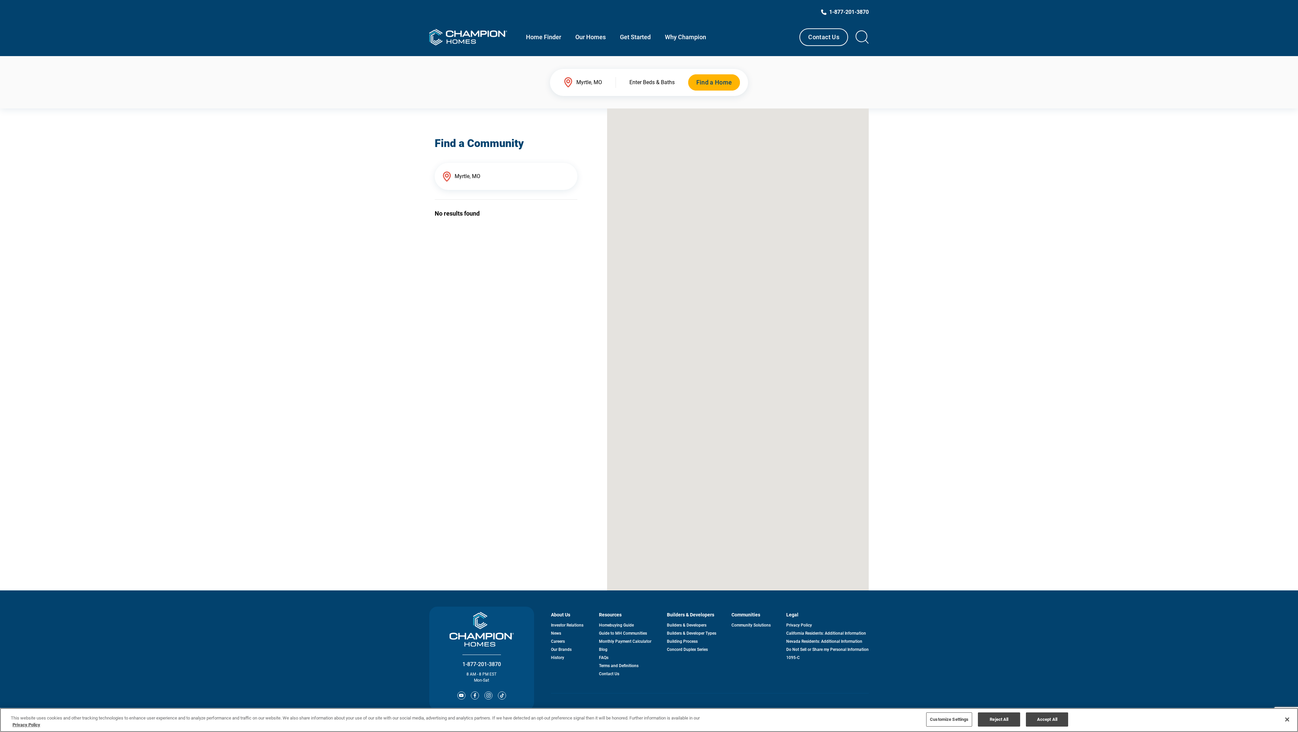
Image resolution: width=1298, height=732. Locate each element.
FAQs (603, 657)
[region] (649, 720)
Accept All (1047, 719)
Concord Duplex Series (687, 649)
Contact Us (823, 37)
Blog (603, 649)
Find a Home (714, 82)
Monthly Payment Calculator (625, 641)
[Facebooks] (475, 695)
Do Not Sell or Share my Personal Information (827, 649)
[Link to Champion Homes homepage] (468, 37)
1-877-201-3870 (481, 664)
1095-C (793, 657)
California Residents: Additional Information (826, 633)
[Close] (1287, 719)
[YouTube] (461, 695)
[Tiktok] (502, 695)
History (557, 657)
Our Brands (561, 649)
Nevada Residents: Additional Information (824, 641)
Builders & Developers (686, 625)
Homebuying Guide (616, 625)
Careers (558, 641)
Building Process (682, 641)
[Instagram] (488, 695)
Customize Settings (949, 719)
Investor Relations (567, 625)
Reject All (999, 719)
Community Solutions (751, 625)
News (556, 633)
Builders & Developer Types (691, 633)
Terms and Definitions (619, 665)
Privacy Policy (799, 625)
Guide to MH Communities (623, 633)
